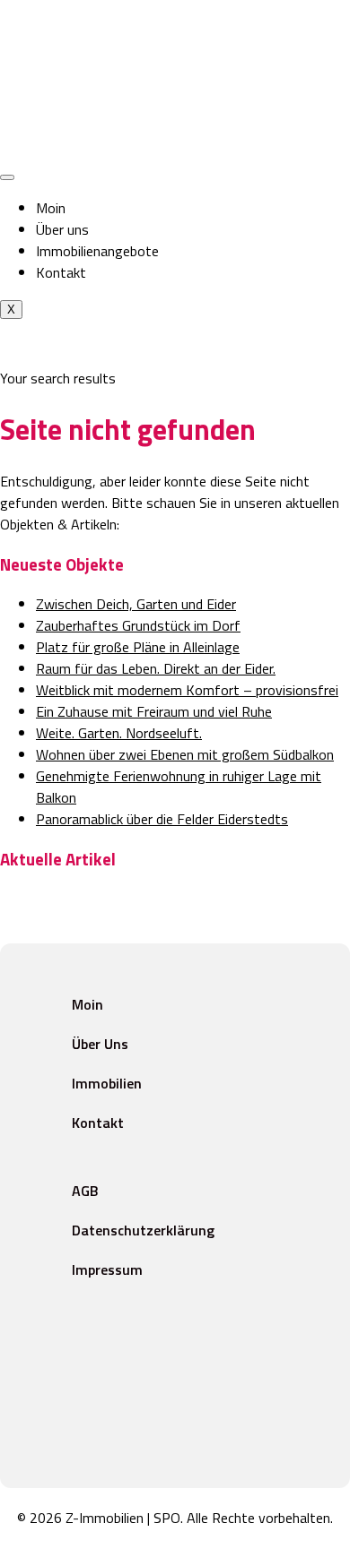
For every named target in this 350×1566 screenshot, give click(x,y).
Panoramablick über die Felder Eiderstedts (162, 819)
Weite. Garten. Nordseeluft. (119, 733)
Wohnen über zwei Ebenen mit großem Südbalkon (185, 754)
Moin (51, 208)
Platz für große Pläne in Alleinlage (138, 647)
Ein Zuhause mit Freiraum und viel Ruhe (154, 711)
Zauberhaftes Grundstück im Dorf (138, 625)
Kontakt (61, 272)
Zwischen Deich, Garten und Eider (136, 604)
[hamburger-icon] (7, 177)
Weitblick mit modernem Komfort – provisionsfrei (187, 690)
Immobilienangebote (97, 251)
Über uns (62, 229)
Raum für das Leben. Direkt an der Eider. (156, 668)
